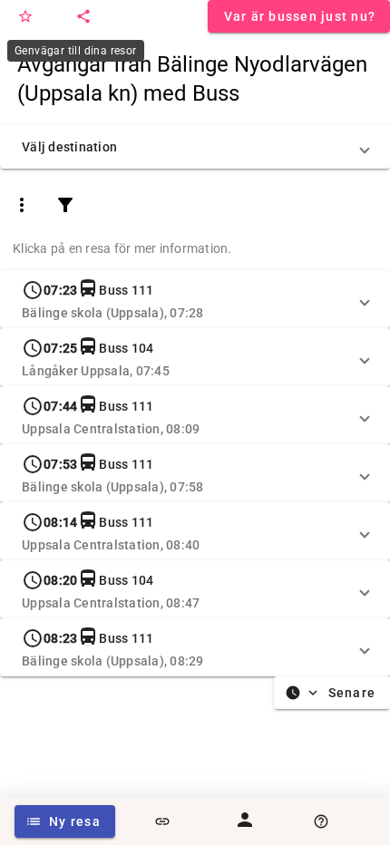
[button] (195, 147)
